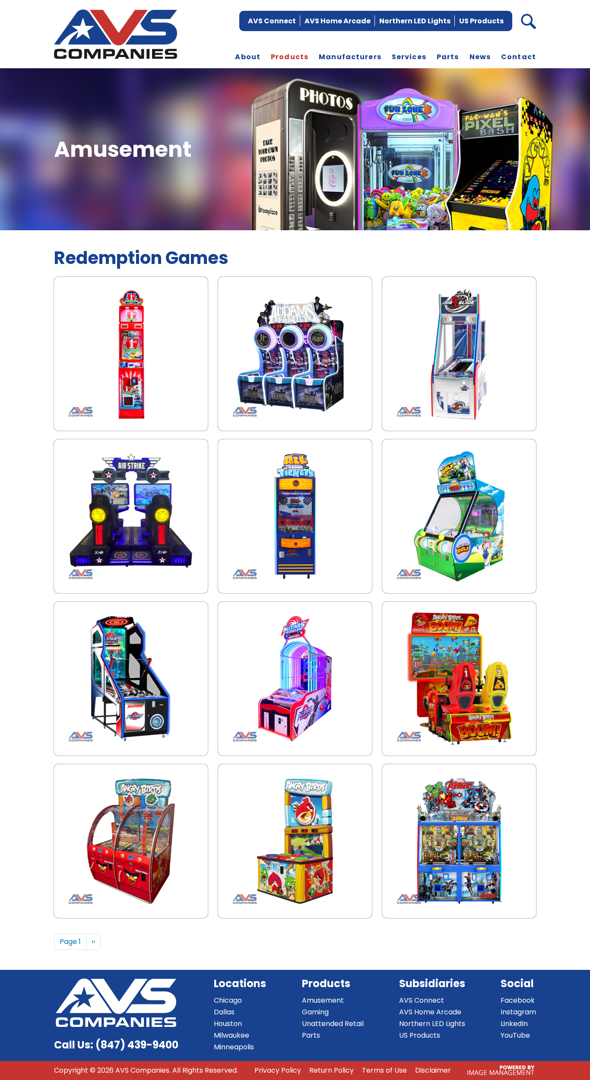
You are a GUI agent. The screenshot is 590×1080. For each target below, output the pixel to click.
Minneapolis (234, 1047)
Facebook (518, 1000)
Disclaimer (433, 1070)
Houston (228, 1024)
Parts (448, 57)
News (480, 57)
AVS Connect (272, 21)
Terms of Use (384, 1070)
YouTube (515, 1035)
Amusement (323, 1000)
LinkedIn (514, 1024)
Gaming (315, 1012)
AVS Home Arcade (338, 21)
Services (409, 57)
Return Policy (331, 1070)
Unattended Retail (333, 1024)
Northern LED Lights (414, 21)
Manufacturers (350, 57)
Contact (518, 57)
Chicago (228, 1000)
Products (289, 57)
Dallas (224, 1012)
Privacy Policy (277, 1070)
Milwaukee (231, 1035)
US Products (481, 21)
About (247, 57)
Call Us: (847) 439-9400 (116, 1045)
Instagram (518, 1012)
